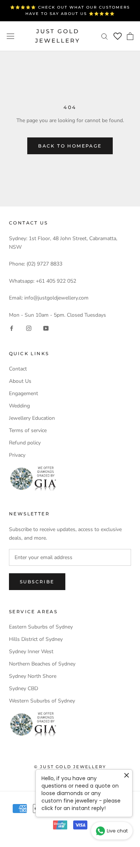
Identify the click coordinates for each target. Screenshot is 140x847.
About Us (20, 381)
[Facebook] (11, 327)
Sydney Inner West (31, 651)
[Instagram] (28, 327)
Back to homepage (70, 146)
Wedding (19, 405)
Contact (18, 368)
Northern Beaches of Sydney (42, 663)
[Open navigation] (10, 36)
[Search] (104, 36)
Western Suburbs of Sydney (42, 700)
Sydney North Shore (32, 676)
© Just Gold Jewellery (70, 766)
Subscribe (37, 581)
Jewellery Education (32, 418)
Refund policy (25, 442)
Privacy (17, 455)
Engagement (23, 393)
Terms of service (28, 430)
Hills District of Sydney (36, 639)
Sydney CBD (23, 688)
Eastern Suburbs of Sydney (41, 626)
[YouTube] (46, 327)
